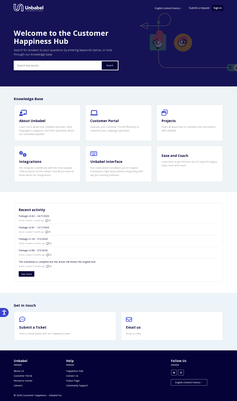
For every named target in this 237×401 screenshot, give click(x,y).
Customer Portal (23, 375)
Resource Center (23, 380)
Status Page (73, 380)
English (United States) (168, 8)
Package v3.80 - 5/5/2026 (33, 250)
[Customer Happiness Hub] (29, 10)
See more (27, 274)
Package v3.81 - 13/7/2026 (34, 227)
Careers (18, 385)
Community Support (77, 385)
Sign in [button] (217, 8)
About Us (19, 370)
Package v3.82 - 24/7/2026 (34, 216)
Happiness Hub (74, 370)
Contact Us (72, 375)
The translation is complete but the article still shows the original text (57, 261)
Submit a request (199, 8)
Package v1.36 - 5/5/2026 (33, 238)
